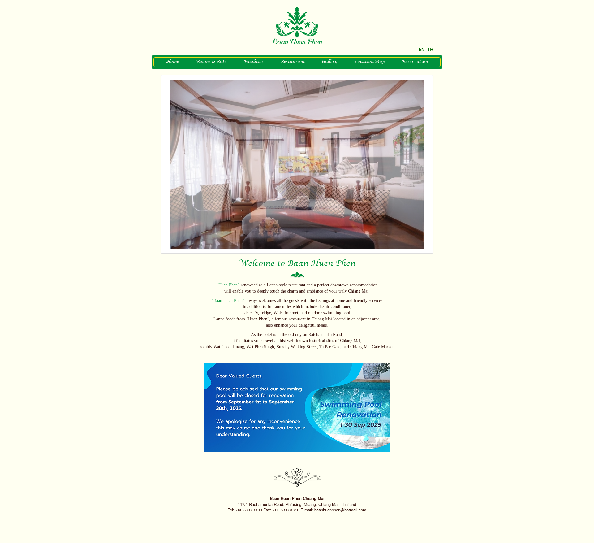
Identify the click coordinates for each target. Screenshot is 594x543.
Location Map (370, 62)
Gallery (329, 62)
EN (421, 49)
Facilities (253, 62)
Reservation (415, 62)
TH (430, 49)
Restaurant (292, 62)
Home (172, 62)
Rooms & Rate (211, 62)
